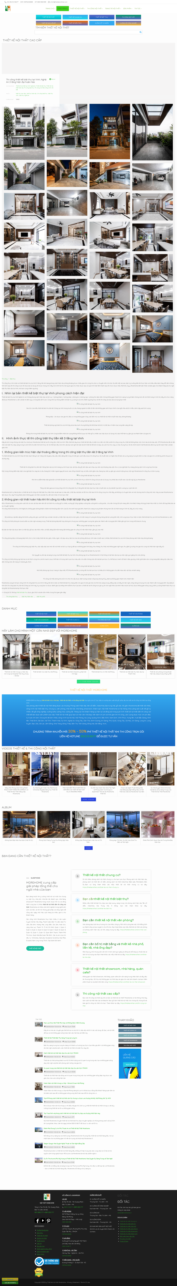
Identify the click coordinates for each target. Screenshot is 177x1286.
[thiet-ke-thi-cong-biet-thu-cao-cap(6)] (152, 299)
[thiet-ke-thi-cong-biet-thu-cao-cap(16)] (109, 235)
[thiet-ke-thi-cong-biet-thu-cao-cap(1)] (24, 353)
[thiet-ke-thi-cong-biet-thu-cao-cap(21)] (67, 203)
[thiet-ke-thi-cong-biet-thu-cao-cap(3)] (67, 327)
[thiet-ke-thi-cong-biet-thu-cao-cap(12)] (109, 265)
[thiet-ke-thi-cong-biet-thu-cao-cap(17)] (67, 232)
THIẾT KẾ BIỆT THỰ (102, 17)
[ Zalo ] (4, 1279)
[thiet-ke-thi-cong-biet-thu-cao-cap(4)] (109, 326)
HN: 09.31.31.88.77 (12, 2)
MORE (88, 848)
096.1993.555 (66, 1222)
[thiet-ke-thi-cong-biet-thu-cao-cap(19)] (24, 206)
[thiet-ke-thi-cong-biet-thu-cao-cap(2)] (152, 329)
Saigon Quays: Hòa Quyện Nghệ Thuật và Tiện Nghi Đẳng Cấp (64, 1143)
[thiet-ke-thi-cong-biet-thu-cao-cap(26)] (152, 132)
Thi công (4, 379)
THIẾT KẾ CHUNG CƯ (75, 17)
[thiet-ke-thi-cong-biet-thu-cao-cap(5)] (24, 324)
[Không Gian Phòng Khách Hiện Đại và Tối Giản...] (88, 824)
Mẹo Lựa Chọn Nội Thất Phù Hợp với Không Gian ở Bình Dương (64, 1023)
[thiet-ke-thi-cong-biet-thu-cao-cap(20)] (109, 205)
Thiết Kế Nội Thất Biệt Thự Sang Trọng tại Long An (60, 1038)
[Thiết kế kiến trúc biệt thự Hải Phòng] (45, 652)
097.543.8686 (66, 1234)
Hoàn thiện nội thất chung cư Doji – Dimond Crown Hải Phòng (64, 1083)
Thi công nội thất (40, 88)
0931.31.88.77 (68, 1207)
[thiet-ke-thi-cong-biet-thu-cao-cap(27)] (109, 131)
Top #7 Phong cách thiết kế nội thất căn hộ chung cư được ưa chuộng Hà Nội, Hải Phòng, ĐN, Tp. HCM (77, 1098)
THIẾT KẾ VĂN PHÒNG (136, 614)
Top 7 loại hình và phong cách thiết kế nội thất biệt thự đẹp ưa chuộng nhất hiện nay (72, 1113)
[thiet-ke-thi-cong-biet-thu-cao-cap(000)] (152, 359)
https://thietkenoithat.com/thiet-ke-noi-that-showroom (127, 982)
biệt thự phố (41, 596)
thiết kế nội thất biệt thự (110, 899)
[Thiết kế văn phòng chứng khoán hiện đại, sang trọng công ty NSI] (160, 652)
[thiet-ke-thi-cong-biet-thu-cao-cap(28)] (67, 130)
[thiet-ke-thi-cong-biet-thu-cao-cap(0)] (109, 356)
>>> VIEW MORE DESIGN (88, 681)
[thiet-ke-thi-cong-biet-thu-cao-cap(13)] (67, 262)
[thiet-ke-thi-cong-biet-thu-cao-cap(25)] (67, 173)
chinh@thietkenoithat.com (58, 2)
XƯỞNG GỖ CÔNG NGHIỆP (128, 23)
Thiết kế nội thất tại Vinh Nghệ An (26, 86)
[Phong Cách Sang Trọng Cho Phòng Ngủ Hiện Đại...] (53, 824)
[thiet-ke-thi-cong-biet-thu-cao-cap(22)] (152, 177)
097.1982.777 (39, 1212)
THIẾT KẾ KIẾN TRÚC (75, 23)
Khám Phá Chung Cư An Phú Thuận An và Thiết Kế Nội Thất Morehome (67, 1128)
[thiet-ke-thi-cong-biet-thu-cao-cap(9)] (67, 295)
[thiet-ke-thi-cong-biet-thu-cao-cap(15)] (24, 236)
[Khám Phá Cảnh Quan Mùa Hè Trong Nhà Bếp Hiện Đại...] (157, 824)
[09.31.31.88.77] (11, 1282)
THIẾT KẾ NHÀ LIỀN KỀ (49, 23)
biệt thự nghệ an (24, 95)
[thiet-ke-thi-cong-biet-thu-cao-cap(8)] (109, 296)
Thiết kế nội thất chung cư (101, 875)
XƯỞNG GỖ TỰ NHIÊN (102, 23)
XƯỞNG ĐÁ (135, 626)
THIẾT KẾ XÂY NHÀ (136, 620)
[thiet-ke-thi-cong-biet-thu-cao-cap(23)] (24, 176)
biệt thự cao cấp (21, 93)
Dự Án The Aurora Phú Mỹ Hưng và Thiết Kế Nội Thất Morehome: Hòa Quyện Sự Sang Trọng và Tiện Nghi (78, 1158)
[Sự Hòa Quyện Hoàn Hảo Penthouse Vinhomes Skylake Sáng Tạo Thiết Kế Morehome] (45, 768)
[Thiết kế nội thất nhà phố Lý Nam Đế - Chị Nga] (74, 652)
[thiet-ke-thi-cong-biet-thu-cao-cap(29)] (24, 132)
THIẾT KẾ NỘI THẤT (48, 17)
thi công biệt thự (42, 93)
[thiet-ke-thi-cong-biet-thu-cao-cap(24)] (109, 176)
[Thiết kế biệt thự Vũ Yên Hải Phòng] (103, 652)
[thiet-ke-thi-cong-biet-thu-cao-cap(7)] (24, 295)
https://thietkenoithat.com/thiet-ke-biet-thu (97, 908)
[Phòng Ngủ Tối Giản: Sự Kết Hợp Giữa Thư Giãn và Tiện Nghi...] (123, 824)
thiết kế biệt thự (22, 592)
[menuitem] (50, 8)
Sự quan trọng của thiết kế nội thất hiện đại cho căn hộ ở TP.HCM (65, 1068)
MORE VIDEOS (88, 799)
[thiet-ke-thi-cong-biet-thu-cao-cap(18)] (152, 207)
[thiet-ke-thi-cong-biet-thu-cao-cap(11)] (24, 266)
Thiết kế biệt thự (41, 86)
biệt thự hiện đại (31, 93)
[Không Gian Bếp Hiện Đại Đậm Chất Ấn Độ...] (19, 824)
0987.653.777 (49, 1212)
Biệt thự (12, 379)
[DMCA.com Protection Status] (39, 1272)
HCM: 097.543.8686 (26, 2)
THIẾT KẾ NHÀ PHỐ (104, 614)
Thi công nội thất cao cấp (100, 993)
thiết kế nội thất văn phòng (113, 920)
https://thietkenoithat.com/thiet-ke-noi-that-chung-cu (101, 887)
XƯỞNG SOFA (104, 626)
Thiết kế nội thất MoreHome (56, 1282)
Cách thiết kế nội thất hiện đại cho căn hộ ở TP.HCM (61, 1053)
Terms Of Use (85, 1282)
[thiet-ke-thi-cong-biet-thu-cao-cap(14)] (152, 237)
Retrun (53, 79)
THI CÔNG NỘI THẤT (128, 17)
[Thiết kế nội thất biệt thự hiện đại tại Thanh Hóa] (131, 652)
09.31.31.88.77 (88, 736)
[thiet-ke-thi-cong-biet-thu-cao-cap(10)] (152, 268)
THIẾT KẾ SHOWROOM (41, 620)
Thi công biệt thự (29, 88)
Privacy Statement (73, 1282)
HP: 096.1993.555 (40, 2)
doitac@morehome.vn (125, 1213)
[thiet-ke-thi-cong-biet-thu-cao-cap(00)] (67, 357)
